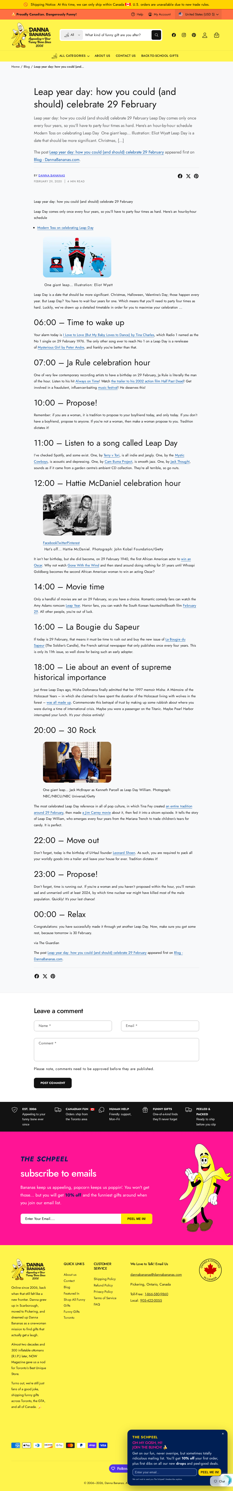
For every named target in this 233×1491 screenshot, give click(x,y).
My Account (162, 14)
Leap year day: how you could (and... (59, 66)
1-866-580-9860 (156, 1294)
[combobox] (123, 35)
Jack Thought (180, 461)
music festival (108, 387)
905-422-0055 (151, 1300)
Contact (69, 1280)
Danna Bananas (51, 175)
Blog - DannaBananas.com (56, 159)
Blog (27, 66)
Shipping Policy (105, 1278)
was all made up (59, 702)
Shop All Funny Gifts (74, 1302)
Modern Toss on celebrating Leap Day (65, 227)
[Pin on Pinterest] (196, 176)
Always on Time (87, 381)
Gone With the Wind (83, 565)
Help (140, 14)
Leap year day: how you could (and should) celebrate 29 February (106, 152)
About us (70, 1274)
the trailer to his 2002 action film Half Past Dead (147, 381)
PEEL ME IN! (136, 1219)
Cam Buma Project (118, 461)
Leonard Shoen (124, 852)
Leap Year (73, 605)
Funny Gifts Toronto (71, 1314)
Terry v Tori (111, 455)
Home (15, 66)
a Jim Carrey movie (96, 812)
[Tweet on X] (188, 176)
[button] (217, 35)
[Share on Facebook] (180, 176)
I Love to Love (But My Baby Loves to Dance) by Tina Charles (108, 334)
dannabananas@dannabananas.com (156, 1274)
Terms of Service (105, 1298)
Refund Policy (103, 1285)
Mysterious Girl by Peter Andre (61, 347)
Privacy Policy (103, 1291)
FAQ (97, 1304)
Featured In (71, 1293)
